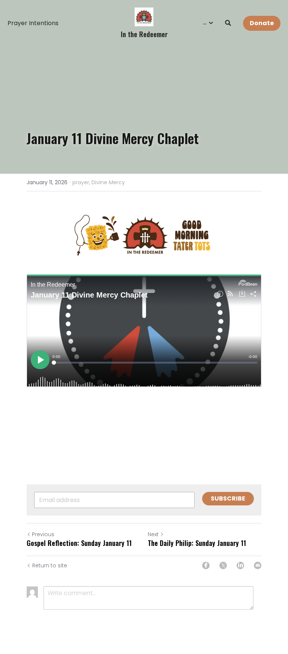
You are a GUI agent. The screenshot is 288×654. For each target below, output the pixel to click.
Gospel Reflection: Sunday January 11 (79, 543)
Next (153, 534)
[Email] (257, 565)
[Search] (228, 23)
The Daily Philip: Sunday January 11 (197, 543)
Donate (262, 23)
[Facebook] (206, 565)
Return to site (49, 565)
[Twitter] (223, 565)
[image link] (144, 16)
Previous (43, 534)
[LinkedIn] (240, 565)
